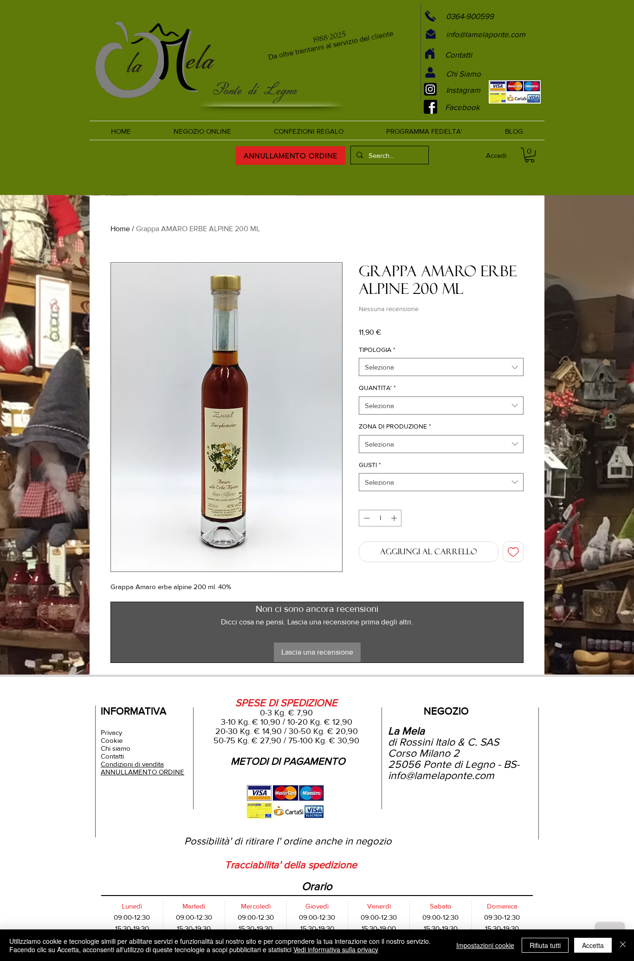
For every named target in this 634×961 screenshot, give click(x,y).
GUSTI (370, 464)
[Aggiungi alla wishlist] (513, 552)
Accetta (593, 945)
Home (120, 229)
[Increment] (395, 518)
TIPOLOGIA (377, 349)
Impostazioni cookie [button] (485, 945)
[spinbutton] (380, 518)
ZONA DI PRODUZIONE (395, 426)
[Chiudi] (622, 945)
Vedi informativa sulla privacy (335, 949)
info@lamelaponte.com (441, 775)
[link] (529, 155)
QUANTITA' (377, 387)
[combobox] (441, 367)
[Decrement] (365, 518)
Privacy (111, 732)
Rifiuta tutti (545, 945)
